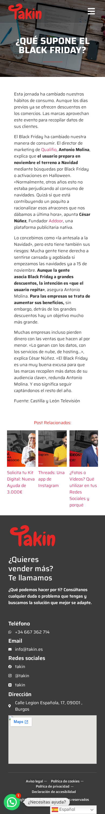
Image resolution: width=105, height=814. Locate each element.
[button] (91, 11)
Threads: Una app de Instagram (51, 479)
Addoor (56, 220)
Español (66, 809)
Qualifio (49, 149)
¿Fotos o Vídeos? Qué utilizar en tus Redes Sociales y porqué (83, 488)
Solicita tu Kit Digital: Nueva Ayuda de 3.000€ (21, 482)
